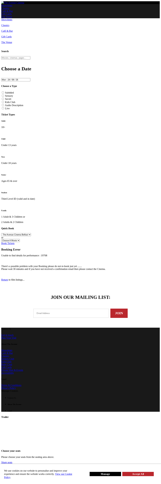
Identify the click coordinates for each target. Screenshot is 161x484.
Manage (105, 474)
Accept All (138, 474)
